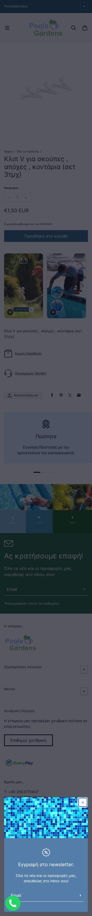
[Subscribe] (80, 895)
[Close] (83, 802)
